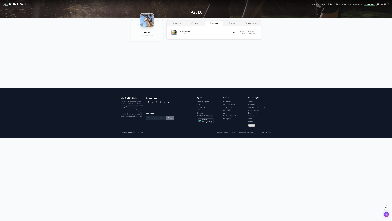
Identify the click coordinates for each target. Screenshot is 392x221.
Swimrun (200, 113)
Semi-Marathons (229, 104)
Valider (170, 118)
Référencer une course (256, 107)
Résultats (330, 4)
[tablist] (214, 23)
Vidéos (337, 4)
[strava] (161, 102)
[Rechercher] (386, 207)
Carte (323, 4)
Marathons (227, 101)
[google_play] (169, 102)
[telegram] (165, 102)
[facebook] (148, 102)
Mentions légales (222, 133)
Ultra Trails (227, 110)
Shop (344, 4)
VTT (198, 110)
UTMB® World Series (205, 116)
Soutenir (251, 125)
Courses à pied (203, 101)
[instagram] (156, 102)
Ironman (226, 113)
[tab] (176, 23)
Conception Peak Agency (246, 133)
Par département (229, 116)
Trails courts (227, 107)
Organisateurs (357, 4)
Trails (199, 104)
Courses (314, 4)
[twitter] (152, 102)
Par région (227, 119)
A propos (251, 104)
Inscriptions (252, 113)
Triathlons (201, 107)
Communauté (369, 4)
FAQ (233, 133)
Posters (251, 116)
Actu (349, 4)
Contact (251, 101)
